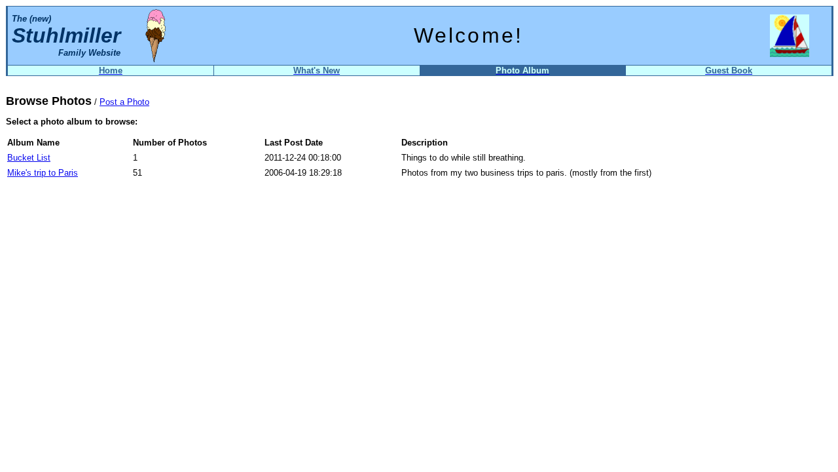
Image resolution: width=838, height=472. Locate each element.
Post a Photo (124, 102)
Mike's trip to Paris (42, 173)
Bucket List (28, 158)
